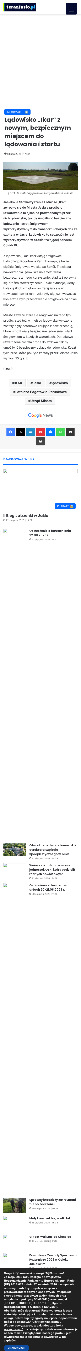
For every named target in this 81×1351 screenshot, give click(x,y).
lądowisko (60, 383)
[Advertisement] (40, 59)
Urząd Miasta (41, 401)
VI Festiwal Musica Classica (50, 1237)
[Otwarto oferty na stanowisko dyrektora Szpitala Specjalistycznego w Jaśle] (14, 849)
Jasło (37, 383)
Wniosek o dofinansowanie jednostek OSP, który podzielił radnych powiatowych (52, 869)
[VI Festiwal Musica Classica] (14, 1242)
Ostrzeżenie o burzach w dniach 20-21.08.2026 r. (48, 887)
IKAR (18, 383)
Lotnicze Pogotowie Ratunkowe (41, 392)
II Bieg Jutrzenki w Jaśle (25, 515)
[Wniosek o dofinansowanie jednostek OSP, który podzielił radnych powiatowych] (14, 871)
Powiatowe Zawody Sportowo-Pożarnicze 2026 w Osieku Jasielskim (53, 1259)
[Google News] (40, 415)
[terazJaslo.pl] (19, 7)
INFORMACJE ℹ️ (17, 112)
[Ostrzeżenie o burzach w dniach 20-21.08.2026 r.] (14, 1039)
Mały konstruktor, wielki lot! (50, 1218)
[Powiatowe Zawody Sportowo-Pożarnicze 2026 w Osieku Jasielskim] (14, 1261)
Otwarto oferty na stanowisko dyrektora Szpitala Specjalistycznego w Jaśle (52, 849)
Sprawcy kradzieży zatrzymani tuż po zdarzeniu (52, 1202)
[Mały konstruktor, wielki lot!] (14, 1224)
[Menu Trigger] (71, 9)
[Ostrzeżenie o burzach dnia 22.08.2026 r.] (14, 684)
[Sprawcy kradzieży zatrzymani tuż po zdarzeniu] (14, 1205)
